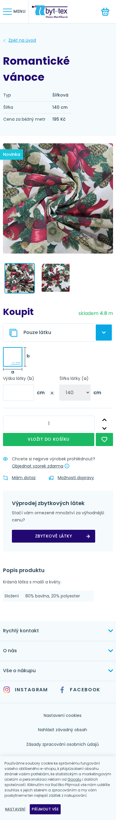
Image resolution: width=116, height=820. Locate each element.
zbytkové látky (53, 536)
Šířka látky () (74, 378)
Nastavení (15, 809)
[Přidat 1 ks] (104, 420)
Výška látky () (18, 378)
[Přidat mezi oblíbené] (104, 439)
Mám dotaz (24, 478)
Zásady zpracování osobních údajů (62, 744)
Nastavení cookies (62, 715)
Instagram (31, 689)
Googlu (74, 779)
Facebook (85, 689)
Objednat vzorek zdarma (37, 466)
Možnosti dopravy (76, 478)
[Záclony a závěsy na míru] (54, 11)
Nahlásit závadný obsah (62, 730)
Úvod (22, 40)
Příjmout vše (45, 809)
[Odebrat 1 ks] (104, 428)
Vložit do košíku (49, 439)
